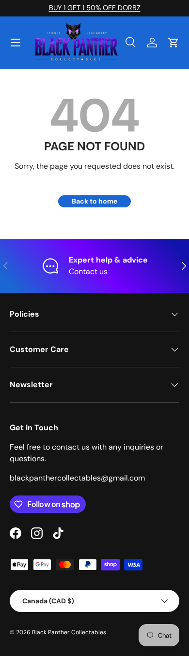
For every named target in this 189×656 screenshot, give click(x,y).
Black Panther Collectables (69, 632)
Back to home (94, 201)
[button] (173, 42)
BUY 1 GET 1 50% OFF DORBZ (95, 7)
